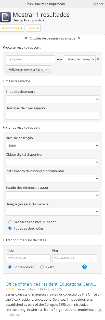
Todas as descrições (28, 228)
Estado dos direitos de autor (27, 187)
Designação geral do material (27, 204)
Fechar (98, 4)
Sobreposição (23, 267)
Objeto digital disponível (24, 154)
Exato (50, 267)
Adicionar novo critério (26, 69)
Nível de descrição (19, 138)
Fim (55, 250)
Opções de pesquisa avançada (52, 38)
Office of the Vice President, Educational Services (52, 284)
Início (10, 250)
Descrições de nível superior (34, 222)
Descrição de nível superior (26, 108)
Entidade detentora (20, 91)
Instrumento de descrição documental (35, 171)
